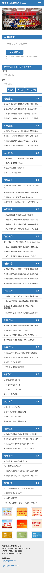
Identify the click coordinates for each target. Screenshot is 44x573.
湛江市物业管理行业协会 (14, 3)
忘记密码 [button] (32, 89)
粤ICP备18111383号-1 (11, 565)
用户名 (4, 71)
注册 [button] (21, 89)
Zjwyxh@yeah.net (9, 560)
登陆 (12, 89)
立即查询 (15, 52)
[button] (5, 19)
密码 (3, 80)
